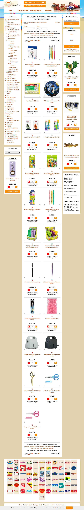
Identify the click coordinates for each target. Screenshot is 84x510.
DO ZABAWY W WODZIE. (13, 89)
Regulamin (48, 10)
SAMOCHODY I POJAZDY (13, 131)
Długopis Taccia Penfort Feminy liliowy (51, 282)
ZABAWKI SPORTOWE (12, 138)
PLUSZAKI (9, 124)
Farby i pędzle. (13, 50)
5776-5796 (39, 33)
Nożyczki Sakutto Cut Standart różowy (32, 427)
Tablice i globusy (12, 67)
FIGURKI (9, 91)
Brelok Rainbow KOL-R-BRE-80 (12, 179)
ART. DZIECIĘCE (11, 28)
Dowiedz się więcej (60, 507)
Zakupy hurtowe (23, 10)
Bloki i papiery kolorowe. (12, 59)
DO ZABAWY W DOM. (12, 84)
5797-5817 (45, 33)
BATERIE (9, 76)
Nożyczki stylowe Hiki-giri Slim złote (32, 391)
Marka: (25, 26)
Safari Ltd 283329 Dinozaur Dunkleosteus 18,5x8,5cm (71, 156)
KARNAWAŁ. (10, 104)
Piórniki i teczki (12, 36)
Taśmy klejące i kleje (13, 69)
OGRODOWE (10, 122)
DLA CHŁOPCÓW (11, 78)
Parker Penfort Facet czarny (32, 282)
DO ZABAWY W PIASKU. (13, 86)
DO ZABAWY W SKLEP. (13, 88)
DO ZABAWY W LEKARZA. (13, 82)
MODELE (9, 116)
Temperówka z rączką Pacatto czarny (52, 355)
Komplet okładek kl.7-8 (32, 101)
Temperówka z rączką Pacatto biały (32, 355)
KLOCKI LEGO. (10, 108)
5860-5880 (34, 35)
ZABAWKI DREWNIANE (12, 137)
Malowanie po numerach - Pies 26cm (52, 101)
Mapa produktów (73, 10)
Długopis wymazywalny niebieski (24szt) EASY (32, 246)
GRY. (8, 95)
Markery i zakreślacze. (11, 44)
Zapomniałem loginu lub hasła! (71, 51)
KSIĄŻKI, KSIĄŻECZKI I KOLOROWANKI (12, 112)
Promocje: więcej (12, 191)
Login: (71, 34)
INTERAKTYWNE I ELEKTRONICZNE (10, 101)
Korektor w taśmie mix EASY (32, 137)
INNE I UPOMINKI (11, 97)
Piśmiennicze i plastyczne (10, 39)
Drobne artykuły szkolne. (14, 35)
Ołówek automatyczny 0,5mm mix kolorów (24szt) (52, 65)
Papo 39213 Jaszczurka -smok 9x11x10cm (71, 77)
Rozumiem (69, 507)
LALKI (8, 115)
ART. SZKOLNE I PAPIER (13, 30)
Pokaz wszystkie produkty (34, 5)
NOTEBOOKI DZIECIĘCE (13, 120)
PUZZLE (9, 126)
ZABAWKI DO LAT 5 (12, 135)
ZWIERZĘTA (10, 140)
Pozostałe (12, 65)
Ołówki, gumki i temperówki (12, 56)
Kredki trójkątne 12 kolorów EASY (32, 174)
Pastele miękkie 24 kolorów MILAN (32, 65)
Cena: (38, 26)
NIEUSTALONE (10, 142)
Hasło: (71, 40)
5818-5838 (51, 33)
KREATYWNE (10, 110)
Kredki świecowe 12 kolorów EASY (52, 174)
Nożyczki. (12, 41)
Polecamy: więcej (71, 168)
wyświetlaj (53, 40)
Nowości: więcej (71, 89)
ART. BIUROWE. (11, 22)
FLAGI (8, 93)
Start (10, 10)
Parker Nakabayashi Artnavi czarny (32, 319)
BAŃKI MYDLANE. (11, 74)
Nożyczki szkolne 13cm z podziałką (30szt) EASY (52, 246)
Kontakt (61, 10)
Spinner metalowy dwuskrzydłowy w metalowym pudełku (71, 117)
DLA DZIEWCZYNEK (12, 80)
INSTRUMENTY (10, 99)
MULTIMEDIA (10, 118)
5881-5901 (40, 35)
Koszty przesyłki (35, 10)
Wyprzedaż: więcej (72, 128)
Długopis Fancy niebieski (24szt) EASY (52, 210)
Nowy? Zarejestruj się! (71, 49)
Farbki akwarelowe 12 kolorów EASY (32, 210)
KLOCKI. (9, 106)
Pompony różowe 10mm (51, 318)
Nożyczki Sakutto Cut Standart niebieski (52, 391)
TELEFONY (9, 133)
